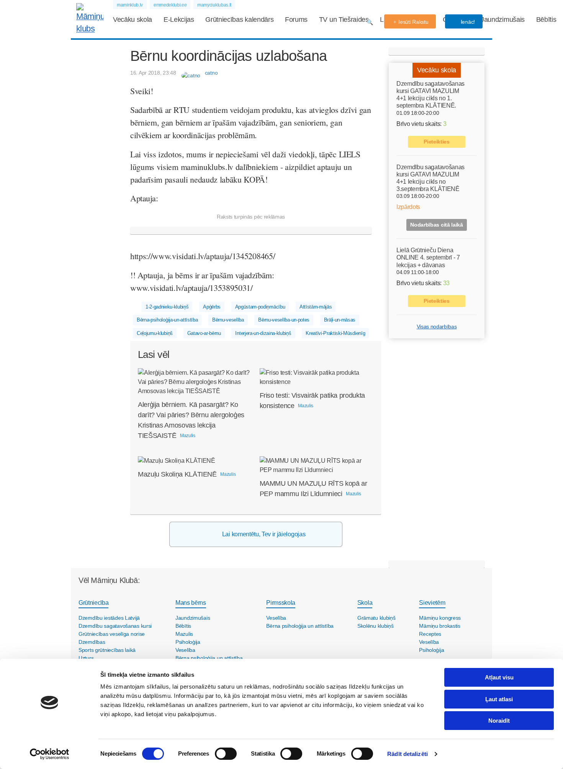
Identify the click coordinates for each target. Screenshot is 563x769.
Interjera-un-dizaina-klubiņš (263, 333)
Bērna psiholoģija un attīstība (209, 658)
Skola (364, 602)
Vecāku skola (132, 19)
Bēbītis (546, 19)
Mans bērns (190, 602)
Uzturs (86, 658)
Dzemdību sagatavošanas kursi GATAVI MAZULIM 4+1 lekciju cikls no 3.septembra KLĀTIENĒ (430, 178)
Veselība (185, 650)
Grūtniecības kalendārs (239, 19)
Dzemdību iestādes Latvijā (109, 618)
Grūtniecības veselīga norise (112, 634)
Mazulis (184, 634)
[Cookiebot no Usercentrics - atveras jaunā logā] (49, 754)
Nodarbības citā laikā (436, 225)
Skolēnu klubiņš (375, 626)
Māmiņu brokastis (439, 626)
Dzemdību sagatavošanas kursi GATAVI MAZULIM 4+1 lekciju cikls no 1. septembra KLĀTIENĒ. (430, 94)
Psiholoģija (187, 642)
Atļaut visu (499, 677)
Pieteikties (436, 142)
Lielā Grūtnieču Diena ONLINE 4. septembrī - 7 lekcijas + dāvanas (428, 257)
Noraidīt (499, 720)
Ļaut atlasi (499, 699)
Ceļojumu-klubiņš (155, 333)
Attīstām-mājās (316, 307)
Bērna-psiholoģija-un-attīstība (167, 320)
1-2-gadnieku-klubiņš (167, 307)
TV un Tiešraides (344, 19)
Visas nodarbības (437, 326)
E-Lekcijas (179, 19)
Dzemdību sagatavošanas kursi (115, 626)
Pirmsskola (280, 602)
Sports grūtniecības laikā (107, 650)
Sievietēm (432, 602)
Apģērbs (212, 307)
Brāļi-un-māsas (340, 320)
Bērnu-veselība (228, 320)
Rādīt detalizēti (407, 754)
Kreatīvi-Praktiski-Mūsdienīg (335, 333)
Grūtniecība (93, 602)
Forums (296, 19)
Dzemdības (92, 642)
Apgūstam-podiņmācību (260, 307)
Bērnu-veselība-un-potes (283, 320)
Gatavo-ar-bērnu (204, 333)
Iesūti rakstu (413, 22)
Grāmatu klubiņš (376, 618)
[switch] (226, 754)
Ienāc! (467, 22)
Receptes (430, 634)
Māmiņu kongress (440, 618)
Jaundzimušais (503, 19)
